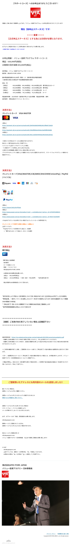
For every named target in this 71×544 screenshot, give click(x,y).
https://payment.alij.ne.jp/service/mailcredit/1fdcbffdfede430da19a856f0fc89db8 (27, 130)
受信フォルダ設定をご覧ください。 (12, 398)
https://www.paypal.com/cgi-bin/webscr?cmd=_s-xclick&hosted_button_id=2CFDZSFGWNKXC (31, 212)
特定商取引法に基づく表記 (63, 533)
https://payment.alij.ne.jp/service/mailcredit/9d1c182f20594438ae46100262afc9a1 (27, 135)
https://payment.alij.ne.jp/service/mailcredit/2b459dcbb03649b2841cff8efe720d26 (27, 125)
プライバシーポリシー (51, 533)
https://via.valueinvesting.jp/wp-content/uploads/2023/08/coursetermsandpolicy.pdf (38, 337)
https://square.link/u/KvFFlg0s (11, 207)
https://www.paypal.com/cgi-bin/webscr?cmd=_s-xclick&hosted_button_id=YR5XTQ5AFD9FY (31, 217)
